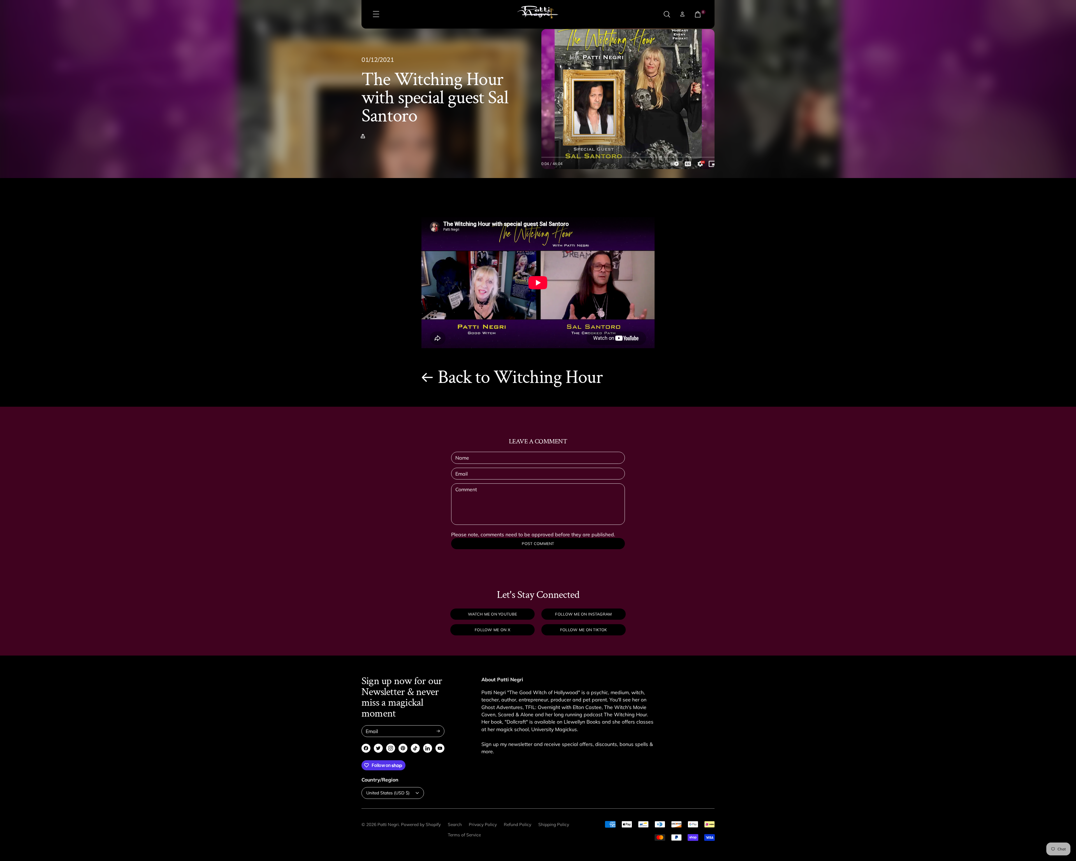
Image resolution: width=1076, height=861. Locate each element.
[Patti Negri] (538, 14)
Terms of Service (464, 834)
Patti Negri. (388, 824)
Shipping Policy (553, 824)
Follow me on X (492, 629)
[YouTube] (440, 748)
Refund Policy (517, 824)
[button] (364, 136)
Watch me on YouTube (492, 614)
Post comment (538, 543)
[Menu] (376, 14)
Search (455, 824)
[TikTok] (415, 748)
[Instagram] (390, 748)
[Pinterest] (403, 748)
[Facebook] (366, 748)
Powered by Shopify (421, 824)
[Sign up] (438, 731)
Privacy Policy (483, 824)
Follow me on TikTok (583, 629)
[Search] (667, 14)
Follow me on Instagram (583, 614)
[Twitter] (378, 748)
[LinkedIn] (427, 748)
